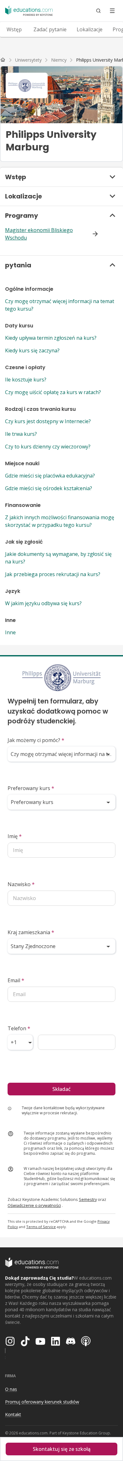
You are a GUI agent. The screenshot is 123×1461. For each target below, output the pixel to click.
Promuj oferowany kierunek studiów (42, 1402)
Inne (10, 632)
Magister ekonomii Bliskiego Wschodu (39, 234)
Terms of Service (41, 1226)
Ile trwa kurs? (21, 433)
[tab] (14, 29)
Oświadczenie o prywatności (34, 1205)
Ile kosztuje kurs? (25, 379)
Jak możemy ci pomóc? (36, 740)
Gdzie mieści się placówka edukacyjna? (50, 475)
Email (16, 980)
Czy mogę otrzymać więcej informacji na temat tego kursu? (59, 305)
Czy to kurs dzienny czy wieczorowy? (48, 446)
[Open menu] (112, 10)
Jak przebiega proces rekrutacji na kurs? (52, 574)
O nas (11, 1389)
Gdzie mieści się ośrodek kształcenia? (48, 488)
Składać (61, 1089)
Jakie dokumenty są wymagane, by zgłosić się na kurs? (58, 558)
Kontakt (13, 1414)
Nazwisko (21, 884)
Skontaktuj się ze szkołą (62, 1449)
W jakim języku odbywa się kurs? (43, 603)
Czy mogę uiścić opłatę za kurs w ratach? (53, 392)
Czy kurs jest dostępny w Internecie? (48, 421)
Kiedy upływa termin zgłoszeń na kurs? (51, 337)
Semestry (88, 1199)
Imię (15, 836)
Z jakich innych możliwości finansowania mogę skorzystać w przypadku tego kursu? (59, 521)
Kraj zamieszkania (31, 932)
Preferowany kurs (31, 788)
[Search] (98, 10)
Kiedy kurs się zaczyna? (32, 350)
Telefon (19, 1028)
